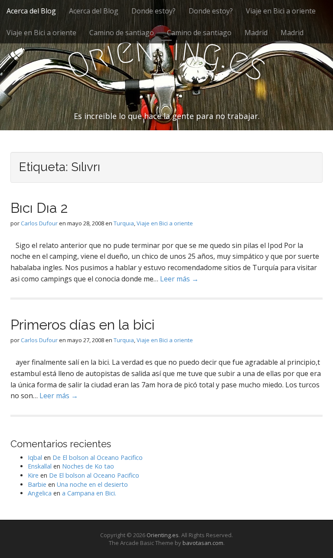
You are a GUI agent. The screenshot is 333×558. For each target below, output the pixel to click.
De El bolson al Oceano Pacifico (97, 457)
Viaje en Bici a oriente (281, 11)
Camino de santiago (121, 32)
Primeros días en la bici (82, 325)
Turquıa (124, 223)
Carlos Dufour (39, 223)
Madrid (256, 32)
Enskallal (40, 466)
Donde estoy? (153, 11)
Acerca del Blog (31, 11)
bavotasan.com (203, 543)
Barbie (37, 484)
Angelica (40, 493)
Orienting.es (163, 535)
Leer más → (179, 279)
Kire (33, 475)
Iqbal (35, 457)
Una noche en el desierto (92, 484)
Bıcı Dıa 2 (39, 208)
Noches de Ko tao (88, 466)
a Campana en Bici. (89, 493)
